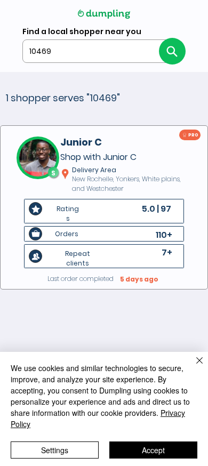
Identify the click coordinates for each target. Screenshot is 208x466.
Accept (153, 450)
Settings (54, 450)
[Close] (193, 367)
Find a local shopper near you (81, 31)
